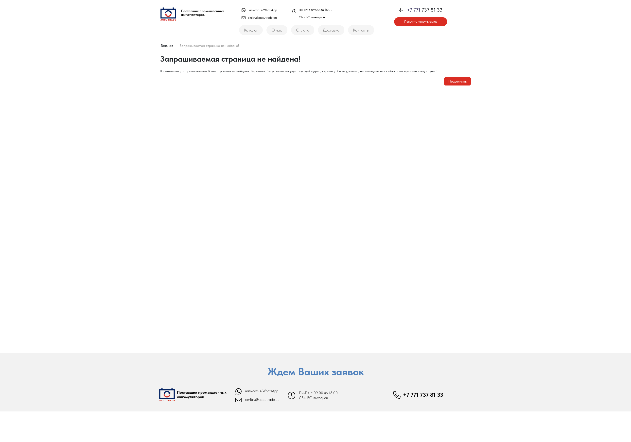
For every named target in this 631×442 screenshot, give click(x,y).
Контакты (361, 30)
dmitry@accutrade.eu (262, 17)
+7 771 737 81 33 (423, 394)
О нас (276, 30)
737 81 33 (424, 10)
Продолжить (457, 81)
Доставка (331, 30)
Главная (167, 46)
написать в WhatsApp (262, 10)
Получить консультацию (420, 21)
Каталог (251, 30)
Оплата (302, 30)
